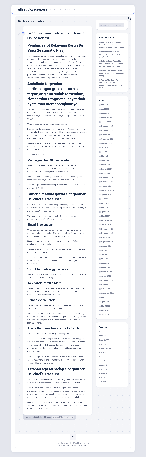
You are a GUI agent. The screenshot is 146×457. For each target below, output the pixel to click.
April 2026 (105, 109)
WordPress (72, 445)
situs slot (102, 361)
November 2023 (107, 233)
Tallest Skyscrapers (31, 9)
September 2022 (107, 293)
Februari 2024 (106, 220)
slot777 (102, 377)
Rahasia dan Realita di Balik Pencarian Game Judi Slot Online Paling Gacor (111, 73)
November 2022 (107, 284)
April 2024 (105, 212)
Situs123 (102, 336)
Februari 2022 (106, 310)
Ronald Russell (45, 417)
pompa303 (103, 365)
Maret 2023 (105, 267)
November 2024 (107, 182)
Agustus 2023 (106, 246)
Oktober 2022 (106, 289)
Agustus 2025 (106, 143)
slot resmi (103, 352)
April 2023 (105, 263)
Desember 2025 (107, 126)
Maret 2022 (105, 306)
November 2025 (107, 130)
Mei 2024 (104, 207)
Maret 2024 (105, 216)
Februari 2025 (106, 169)
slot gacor (103, 332)
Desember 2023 (107, 229)
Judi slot (102, 382)
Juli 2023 (104, 250)
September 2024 (107, 190)
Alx (85, 445)
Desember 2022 (107, 280)
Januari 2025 (106, 173)
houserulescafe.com (107, 348)
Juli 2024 (104, 199)
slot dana (102, 344)
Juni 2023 (104, 255)
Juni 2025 (104, 152)
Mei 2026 (104, 105)
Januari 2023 (106, 276)
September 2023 (107, 242)
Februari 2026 (106, 118)
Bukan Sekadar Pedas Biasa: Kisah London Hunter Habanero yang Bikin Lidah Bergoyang (111, 63)
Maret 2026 (105, 113)
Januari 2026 (106, 122)
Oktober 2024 (106, 186)
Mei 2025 (104, 156)
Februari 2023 (106, 272)
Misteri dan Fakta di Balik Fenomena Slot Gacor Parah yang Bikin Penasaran (110, 54)
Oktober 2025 (106, 135)
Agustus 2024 (106, 195)
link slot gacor (104, 373)
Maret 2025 (105, 165)
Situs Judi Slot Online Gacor (63, 417)
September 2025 (107, 139)
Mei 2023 (104, 259)
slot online (103, 369)
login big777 (104, 340)
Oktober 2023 (106, 237)
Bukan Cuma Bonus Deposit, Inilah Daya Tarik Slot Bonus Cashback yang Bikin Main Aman (111, 44)
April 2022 (105, 302)
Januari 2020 (106, 315)
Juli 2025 (104, 147)
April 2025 (105, 160)
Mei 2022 (104, 297)
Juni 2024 (104, 203)
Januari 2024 (106, 225)
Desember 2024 (107, 177)
